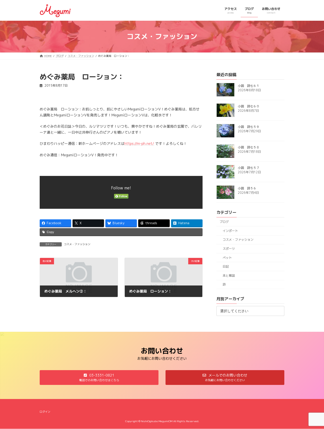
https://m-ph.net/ (139, 143)
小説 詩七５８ (248, 147)
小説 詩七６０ (248, 106)
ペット (227, 257)
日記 (226, 266)
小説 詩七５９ (248, 127)
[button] (99, 377)
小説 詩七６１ (248, 86)
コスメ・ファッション (77, 244)
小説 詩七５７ (248, 168)
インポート (230, 230)
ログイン (45, 412)
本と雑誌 (229, 275)
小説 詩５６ (247, 188)
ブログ (224, 222)
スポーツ (229, 248)
